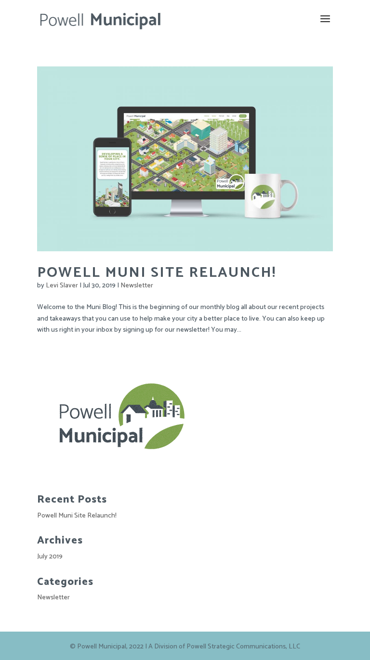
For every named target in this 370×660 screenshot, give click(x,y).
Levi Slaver (62, 285)
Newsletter (136, 285)
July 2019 (50, 556)
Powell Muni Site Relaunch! (156, 273)
